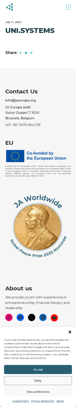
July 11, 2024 (12, 22)
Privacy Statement (42, 401)
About (60, 401)
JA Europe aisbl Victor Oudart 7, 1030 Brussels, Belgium (22, 112)
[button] (70, 332)
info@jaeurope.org (20, 100)
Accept (38, 369)
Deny (38, 380)
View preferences (38, 391)
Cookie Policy (20, 401)
